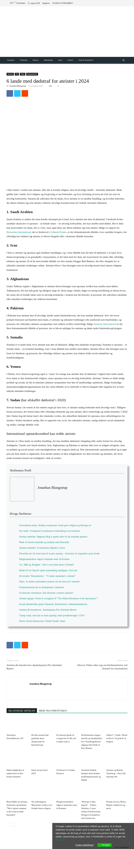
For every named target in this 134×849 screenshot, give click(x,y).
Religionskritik (32, 74)
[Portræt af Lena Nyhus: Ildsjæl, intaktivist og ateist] (116, 791)
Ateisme (10, 74)
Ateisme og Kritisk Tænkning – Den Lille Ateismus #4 (116, 773)
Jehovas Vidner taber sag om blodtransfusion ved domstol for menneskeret (102, 667)
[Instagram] (124, 3)
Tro (17, 74)
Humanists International (19, 232)
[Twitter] (119, 3)
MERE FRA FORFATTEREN (53, 711)
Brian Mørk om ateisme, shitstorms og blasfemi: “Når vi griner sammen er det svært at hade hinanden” (17, 808)
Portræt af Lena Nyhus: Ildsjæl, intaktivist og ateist (116, 805)
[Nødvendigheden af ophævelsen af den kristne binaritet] (17, 760)
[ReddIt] (25, 93)
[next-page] (14, 825)
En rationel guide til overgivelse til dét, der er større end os (66, 738)
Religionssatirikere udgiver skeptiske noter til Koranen (66, 805)
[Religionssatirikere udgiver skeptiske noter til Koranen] (67, 791)
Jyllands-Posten (58, 232)
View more (61, 840)
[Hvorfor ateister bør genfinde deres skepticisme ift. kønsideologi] (42, 725)
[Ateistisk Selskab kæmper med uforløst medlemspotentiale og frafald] (91, 760)
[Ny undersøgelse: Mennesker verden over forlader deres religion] (42, 791)
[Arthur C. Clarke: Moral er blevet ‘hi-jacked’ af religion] (116, 725)
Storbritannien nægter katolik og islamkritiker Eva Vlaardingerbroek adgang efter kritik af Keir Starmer (91, 741)
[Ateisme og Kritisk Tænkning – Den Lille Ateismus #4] (116, 760)
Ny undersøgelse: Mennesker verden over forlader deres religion (41, 805)
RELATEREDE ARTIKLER (21, 711)
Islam (22, 74)
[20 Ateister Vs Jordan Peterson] (67, 760)
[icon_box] (64, 3)
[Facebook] (113, 3)
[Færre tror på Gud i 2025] (42, 760)
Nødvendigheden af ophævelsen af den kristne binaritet (15, 773)
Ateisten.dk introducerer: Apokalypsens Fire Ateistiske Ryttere (34, 667)
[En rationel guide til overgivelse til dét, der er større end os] (67, 725)
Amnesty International (104, 324)
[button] (123, 60)
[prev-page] (9, 825)
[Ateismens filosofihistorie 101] (17, 725)
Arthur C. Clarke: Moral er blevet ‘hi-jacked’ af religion (116, 738)
